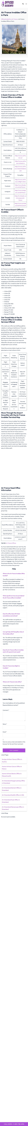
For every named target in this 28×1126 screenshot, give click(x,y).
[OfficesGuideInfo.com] (7, 3)
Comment (6, 710)
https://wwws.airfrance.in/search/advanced (20, 168)
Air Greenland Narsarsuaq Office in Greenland (13, 808)
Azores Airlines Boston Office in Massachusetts (11, 775)
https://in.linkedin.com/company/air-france (20, 198)
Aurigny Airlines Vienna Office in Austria (12, 760)
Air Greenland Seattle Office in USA (13, 795)
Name (5, 724)
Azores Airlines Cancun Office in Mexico (12, 768)
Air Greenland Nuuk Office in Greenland (11, 801)
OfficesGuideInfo (6, 19)
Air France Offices (11, 543)
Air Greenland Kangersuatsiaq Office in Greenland (13, 782)
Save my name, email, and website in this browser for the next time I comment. (14, 743)
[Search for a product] (23, 3)
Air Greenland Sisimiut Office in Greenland (11, 789)
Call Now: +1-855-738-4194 (14, 1124)
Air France (15, 19)
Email (5, 732)
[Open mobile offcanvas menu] (26, 4)
